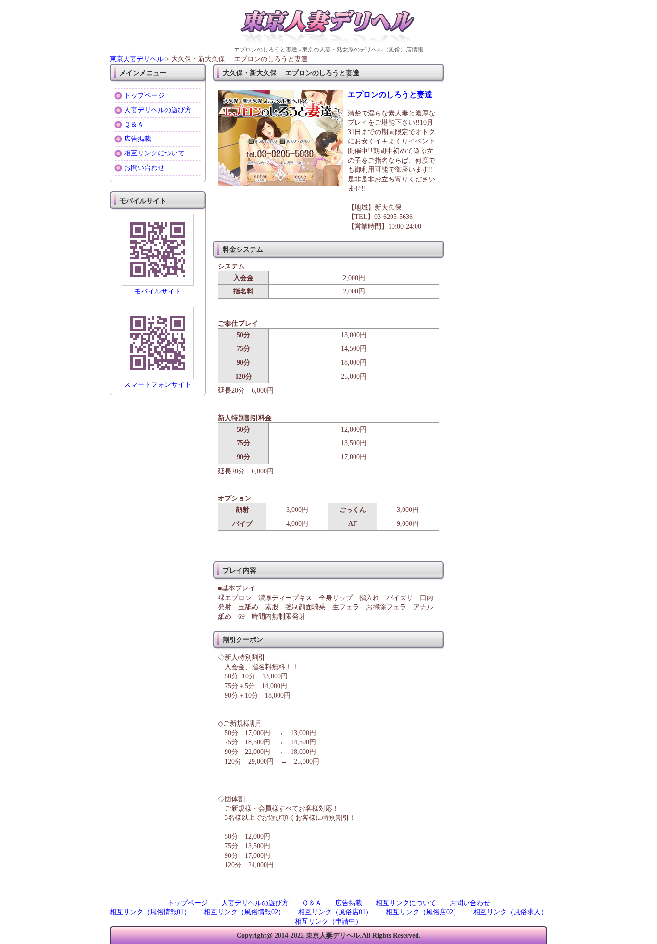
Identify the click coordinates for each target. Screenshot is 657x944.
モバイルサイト (157, 291)
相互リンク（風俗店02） (423, 912)
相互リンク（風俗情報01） (150, 912)
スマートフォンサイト (157, 384)
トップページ (144, 95)
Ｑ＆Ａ (134, 124)
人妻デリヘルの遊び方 (157, 110)
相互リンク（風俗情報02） (244, 912)
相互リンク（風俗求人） (510, 912)
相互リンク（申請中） (328, 921)
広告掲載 (137, 138)
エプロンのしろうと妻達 (390, 94)
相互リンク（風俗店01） (335, 912)
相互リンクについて (154, 153)
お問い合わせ (144, 167)
